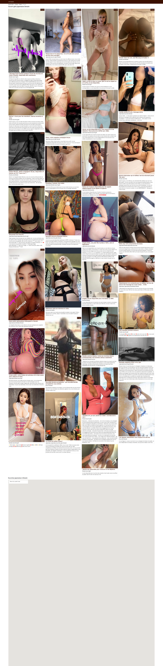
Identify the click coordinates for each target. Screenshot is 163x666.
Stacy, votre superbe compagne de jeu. (58, 137)
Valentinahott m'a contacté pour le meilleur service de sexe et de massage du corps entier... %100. (136, 283)
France (16, 4)
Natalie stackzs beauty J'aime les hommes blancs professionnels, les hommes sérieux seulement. (98, 356)
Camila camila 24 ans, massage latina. (131, 112)
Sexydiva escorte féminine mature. (57, 236)
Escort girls (11, 4)
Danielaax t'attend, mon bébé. (55, 183)
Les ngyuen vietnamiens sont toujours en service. (134, 437)
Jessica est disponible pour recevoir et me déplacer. (98, 469)
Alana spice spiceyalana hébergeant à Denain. (23, 321)
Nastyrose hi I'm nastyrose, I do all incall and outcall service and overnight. (62, 54)
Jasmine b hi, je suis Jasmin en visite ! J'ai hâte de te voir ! (99, 416)
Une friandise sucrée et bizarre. (129, 330)
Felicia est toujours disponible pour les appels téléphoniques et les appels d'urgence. (96, 187)
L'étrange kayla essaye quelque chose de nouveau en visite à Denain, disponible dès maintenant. (26, 74)
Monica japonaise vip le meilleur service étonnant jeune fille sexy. (136, 176)
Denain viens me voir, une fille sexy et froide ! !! (134, 58)
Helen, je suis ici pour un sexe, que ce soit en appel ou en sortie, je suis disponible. (99, 82)
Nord (20, 4)
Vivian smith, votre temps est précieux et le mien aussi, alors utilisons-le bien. (26, 375)
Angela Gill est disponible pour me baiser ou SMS (97, 298)
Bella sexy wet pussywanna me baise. (131, 244)
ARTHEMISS (11, 1)
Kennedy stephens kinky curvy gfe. (130, 362)
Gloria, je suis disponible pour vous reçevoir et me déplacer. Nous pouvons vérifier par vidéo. (98, 130)
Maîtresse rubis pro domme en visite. (57, 308)
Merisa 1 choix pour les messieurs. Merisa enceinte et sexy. (26, 117)
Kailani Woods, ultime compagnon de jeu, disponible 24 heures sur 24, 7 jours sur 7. (26, 172)
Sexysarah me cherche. (16, 234)
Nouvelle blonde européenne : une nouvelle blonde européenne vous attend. (62, 383)
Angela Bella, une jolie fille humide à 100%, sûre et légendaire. (98, 243)
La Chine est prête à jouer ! (54, 441)
